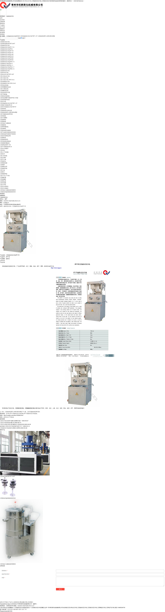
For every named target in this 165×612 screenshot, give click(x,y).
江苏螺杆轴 (3, 177)
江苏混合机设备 (4, 85)
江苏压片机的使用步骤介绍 (7, 422)
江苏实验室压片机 (5, 81)
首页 (1, 18)
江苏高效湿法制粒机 (5, 141)
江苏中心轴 (3, 159)
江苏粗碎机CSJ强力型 (6, 110)
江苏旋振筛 (3, 119)
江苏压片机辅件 (4, 188)
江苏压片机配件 (4, 148)
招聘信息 (2, 30)
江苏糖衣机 (3, 125)
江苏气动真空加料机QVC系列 (8, 132)
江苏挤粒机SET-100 (5, 145)
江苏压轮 (2, 150)
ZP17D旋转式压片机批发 (30, 413)
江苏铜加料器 (3, 174)
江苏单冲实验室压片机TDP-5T (8, 107)
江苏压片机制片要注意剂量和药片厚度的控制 (12, 424)
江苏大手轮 (3, 184)
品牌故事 (2, 21)
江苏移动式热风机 (5, 96)
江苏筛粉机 (3, 116)
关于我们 (5, 602)
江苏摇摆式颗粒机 (5, 143)
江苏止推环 (3, 157)
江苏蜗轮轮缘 (3, 163)
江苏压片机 (3, 101)
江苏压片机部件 (4, 186)
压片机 (8, 413)
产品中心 (11, 602)
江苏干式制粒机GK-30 (6, 146)
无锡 (14, 609)
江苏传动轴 (3, 183)
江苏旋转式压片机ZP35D (13, 36)
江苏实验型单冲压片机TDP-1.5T (28, 36)
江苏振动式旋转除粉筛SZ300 (8, 192)
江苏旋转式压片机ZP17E (6, 52)
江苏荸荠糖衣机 (4, 127)
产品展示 (2, 25)
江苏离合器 (3, 181)
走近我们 (2, 20)
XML (26, 602)
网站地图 (22, 602)
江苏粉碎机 (3, 108)
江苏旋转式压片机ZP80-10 (7, 69)
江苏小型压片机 (4, 78)
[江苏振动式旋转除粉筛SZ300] (8, 487)
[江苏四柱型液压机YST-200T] (25, 453)
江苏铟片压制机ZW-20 (6, 105)
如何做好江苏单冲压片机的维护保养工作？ (11, 426)
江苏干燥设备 (3, 94)
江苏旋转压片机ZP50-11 (6, 65)
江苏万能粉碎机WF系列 (6, 114)
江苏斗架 (2, 170)
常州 (9, 609)
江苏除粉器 (3, 121)
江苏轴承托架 (3, 168)
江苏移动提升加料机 (5, 130)
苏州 (11, 609)
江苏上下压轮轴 (4, 152)
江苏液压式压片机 (5, 42)
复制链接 (14, 604)
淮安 (20, 609)
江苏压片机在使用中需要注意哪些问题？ (11, 421)
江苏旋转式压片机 (5, 45)
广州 (25, 609)
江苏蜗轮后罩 (3, 166)
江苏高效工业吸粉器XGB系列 (8, 190)
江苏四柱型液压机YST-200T (7, 43)
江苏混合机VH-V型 (5, 92)
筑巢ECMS (9, 611)
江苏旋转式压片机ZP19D (6, 54)
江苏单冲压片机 (4, 72)
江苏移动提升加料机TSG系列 (8, 134)
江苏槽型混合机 (4, 90)
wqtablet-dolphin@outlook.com (12, 201)
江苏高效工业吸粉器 (5, 123)
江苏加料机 (3, 128)
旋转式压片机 (7, 206)
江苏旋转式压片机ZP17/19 (7, 47)
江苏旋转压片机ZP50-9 (6, 63)
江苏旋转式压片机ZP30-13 (7, 61)
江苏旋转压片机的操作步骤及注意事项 (10, 428)
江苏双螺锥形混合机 (5, 87)
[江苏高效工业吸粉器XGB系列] (21, 531)
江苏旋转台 (3, 161)
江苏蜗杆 (2, 165)
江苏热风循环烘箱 (5, 99)
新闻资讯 (2, 23)
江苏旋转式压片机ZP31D (6, 56)
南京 (17, 609)
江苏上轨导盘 (3, 155)
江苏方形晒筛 (3, 117)
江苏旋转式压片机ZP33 (6, 49)
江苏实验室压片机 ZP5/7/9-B (7, 83)
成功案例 (2, 32)
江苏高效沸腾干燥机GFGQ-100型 (9, 98)
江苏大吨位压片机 (26, 1)
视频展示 (2, 29)
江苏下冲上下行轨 (5, 175)
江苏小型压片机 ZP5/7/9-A (7, 80)
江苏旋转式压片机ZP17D (6, 51)
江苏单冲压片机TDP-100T (7, 74)
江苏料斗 (2, 172)
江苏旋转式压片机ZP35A (6, 60)
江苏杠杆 (2, 154)
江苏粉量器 (3, 179)
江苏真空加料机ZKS (5, 136)
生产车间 (2, 27)
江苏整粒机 (3, 137)
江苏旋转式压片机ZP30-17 (7, 67)
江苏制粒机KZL (4, 139)
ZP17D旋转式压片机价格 (16, 413)
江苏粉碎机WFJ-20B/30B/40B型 (46, 36)
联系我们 (2, 34)
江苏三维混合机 (4, 89)
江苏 (22, 609)
